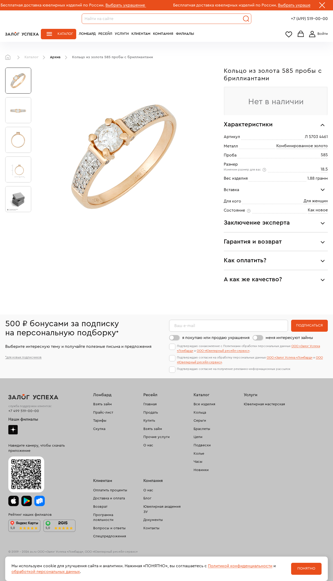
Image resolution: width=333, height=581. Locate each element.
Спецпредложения (109, 536)
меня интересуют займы (289, 338)
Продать (150, 412)
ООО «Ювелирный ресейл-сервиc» (223, 350)
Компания (163, 34)
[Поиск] (246, 19)
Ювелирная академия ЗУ (162, 509)
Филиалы (185, 34)
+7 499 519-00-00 (23, 411)
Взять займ (102, 404)
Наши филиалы (23, 419)
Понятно (306, 568)
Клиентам (140, 34)
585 (324, 155)
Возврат (100, 506)
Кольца (200, 412)
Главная (9, 57)
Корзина (301, 34)
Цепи (198, 437)
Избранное (289, 34)
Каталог (65, 34)
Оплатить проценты (110, 490)
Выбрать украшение (107, 5)
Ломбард (87, 34)
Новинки (201, 470)
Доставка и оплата (109, 498)
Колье (199, 453)
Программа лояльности (103, 517)
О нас (148, 445)
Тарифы (99, 420)
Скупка (99, 429)
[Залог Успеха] (22, 33)
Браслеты (202, 429)
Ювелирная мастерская (264, 404)
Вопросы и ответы (109, 528)
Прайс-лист (103, 412)
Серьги (200, 420)
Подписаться (309, 325)
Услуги (122, 34)
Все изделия (204, 404)
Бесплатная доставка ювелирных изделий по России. (207, 5)
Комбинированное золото (302, 146)
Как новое (318, 210)
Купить (149, 420)
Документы (153, 520)
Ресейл (105, 34)
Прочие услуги (156, 437)
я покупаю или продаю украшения (215, 338)
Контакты (151, 528)
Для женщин (316, 201)
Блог (147, 498)
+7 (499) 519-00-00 (309, 19)
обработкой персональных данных (45, 572)
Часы (198, 462)
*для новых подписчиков (23, 357)
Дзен (13, 429)
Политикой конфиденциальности (240, 566)
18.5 (324, 169)
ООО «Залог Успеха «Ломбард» (289, 357)
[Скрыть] (322, 6)
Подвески (202, 445)
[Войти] (317, 34)
